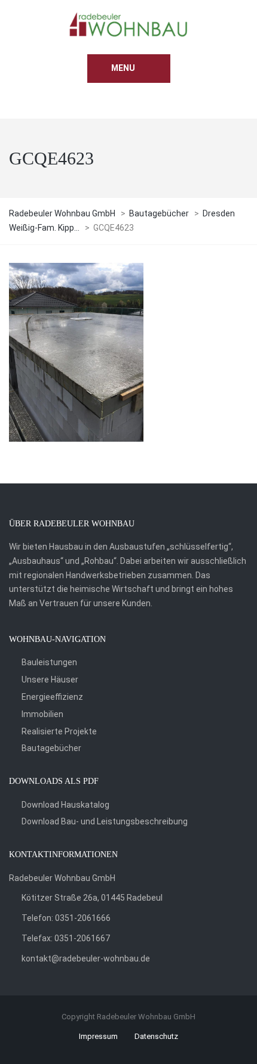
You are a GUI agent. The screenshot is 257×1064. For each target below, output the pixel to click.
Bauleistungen (49, 662)
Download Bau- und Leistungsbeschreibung (105, 821)
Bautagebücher (51, 748)
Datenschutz (156, 1036)
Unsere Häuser (50, 679)
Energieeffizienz (52, 697)
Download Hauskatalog (65, 804)
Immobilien (42, 714)
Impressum (98, 1036)
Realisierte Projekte (59, 731)
